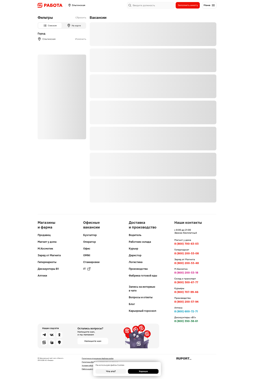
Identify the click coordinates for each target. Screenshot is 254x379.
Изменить (80, 39)
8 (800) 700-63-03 (186, 243)
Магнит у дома (47, 241)
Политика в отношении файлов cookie (97, 358)
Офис (86, 248)
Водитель (135, 235)
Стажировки (91, 262)
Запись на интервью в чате (142, 288)
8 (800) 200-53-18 (186, 272)
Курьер (133, 248)
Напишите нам (92, 341)
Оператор (89, 241)
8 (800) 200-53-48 (186, 263)
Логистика (135, 262)
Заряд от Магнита (49, 255)
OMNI (86, 255)
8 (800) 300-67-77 (186, 282)
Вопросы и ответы (141, 297)
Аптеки (42, 275)
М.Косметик (45, 248)
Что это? (111, 371)
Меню (207, 5)
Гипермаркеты (47, 262)
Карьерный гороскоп (142, 310)
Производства (138, 268)
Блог (132, 304)
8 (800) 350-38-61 (186, 321)
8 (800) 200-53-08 (186, 253)
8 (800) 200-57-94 (186, 301)
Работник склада (140, 241)
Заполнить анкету (188, 5)
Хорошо (143, 371)
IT (84, 268)
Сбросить (80, 17)
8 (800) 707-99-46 (186, 292)
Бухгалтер (90, 235)
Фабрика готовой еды (143, 275)
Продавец (44, 235)
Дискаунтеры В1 (48, 268)
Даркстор (135, 255)
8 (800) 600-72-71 (186, 311)
